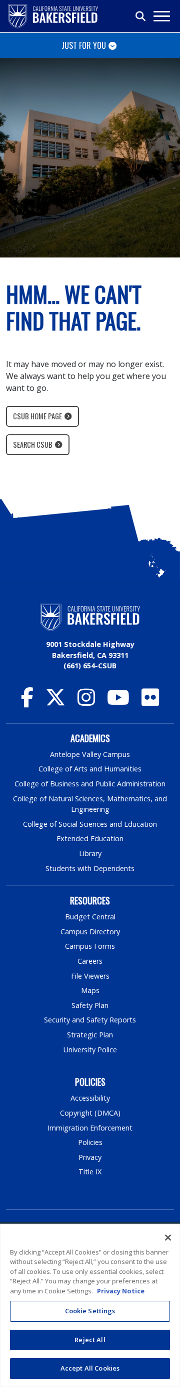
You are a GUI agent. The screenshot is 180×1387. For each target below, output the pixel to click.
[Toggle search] (141, 16)
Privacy (90, 1157)
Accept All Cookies (90, 1368)
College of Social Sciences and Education (90, 824)
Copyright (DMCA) (90, 1113)
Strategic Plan (90, 1034)
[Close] (168, 1238)
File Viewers (90, 976)
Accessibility (90, 1098)
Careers (90, 961)
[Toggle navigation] (161, 16)
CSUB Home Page (37, 416)
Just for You (84, 45)
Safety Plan (90, 1005)
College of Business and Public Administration (90, 783)
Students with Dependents (90, 868)
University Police (90, 1049)
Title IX (90, 1171)
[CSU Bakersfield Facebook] (27, 702)
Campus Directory (90, 931)
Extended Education (90, 838)
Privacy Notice (120, 1290)
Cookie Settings (90, 1310)
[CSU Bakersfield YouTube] (118, 702)
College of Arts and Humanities (90, 768)
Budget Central (90, 916)
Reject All (89, 1339)
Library (90, 853)
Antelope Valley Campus (90, 754)
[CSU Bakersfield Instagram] (86, 702)
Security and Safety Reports (90, 1019)
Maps (90, 990)
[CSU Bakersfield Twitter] (56, 702)
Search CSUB (32, 444)
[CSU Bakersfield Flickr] (150, 702)
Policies (90, 1142)
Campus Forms (90, 946)
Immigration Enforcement (90, 1128)
